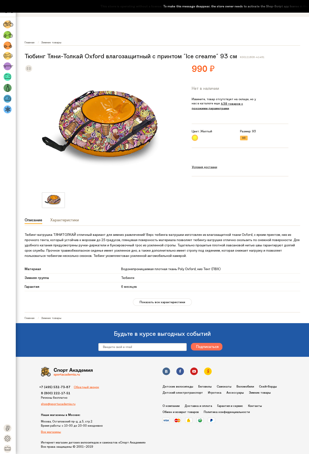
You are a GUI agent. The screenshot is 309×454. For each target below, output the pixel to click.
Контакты (255, 406)
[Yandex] (208, 372)
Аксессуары (235, 393)
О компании (171, 406)
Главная (29, 42)
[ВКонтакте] (166, 372)
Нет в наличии (205, 88)
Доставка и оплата (198, 406)
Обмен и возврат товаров (180, 412)
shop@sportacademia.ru (58, 404)
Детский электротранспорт (182, 393)
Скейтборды (268, 387)
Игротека (214, 393)
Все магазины (51, 432)
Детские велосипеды (177, 387)
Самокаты (224, 387)
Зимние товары (51, 42)
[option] (53, 200)
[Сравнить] (28, 71)
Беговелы (205, 387)
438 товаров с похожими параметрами (217, 106)
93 (244, 138)
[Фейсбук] (180, 372)
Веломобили (245, 387)
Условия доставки (204, 167)
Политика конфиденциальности (227, 412)
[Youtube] (194, 372)
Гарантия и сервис (230, 406)
